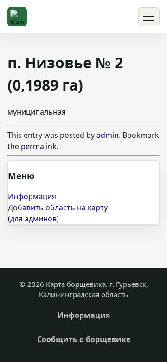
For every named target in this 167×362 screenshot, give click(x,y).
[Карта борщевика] (17, 16)
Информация (32, 196)
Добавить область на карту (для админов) (58, 213)
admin (107, 135)
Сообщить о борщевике (83, 339)
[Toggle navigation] (149, 16)
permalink (39, 146)
